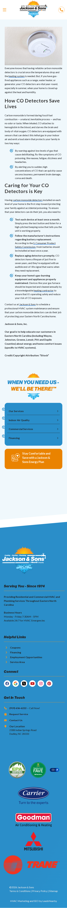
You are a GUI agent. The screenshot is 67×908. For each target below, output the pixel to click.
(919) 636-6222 (17, 708)
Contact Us (15, 720)
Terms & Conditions (19, 890)
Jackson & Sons (27, 304)
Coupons (15, 647)
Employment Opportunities (26, 657)
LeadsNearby (49, 900)
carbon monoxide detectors (28, 199)
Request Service (18, 714)
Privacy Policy (39, 890)
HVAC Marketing (19, 900)
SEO (36, 900)
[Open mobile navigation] (4, 10)
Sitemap (53, 890)
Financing (15, 652)
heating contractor (44, 290)
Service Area (17, 661)
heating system (17, 76)
